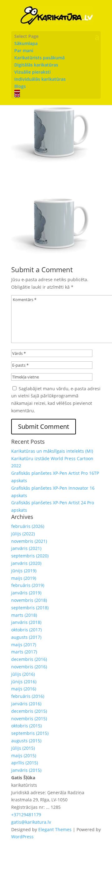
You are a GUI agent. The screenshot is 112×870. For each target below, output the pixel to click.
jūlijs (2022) (23, 534)
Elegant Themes (55, 829)
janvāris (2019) (26, 593)
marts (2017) (24, 652)
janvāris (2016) (26, 704)
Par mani (23, 50)
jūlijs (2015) (23, 748)
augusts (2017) (26, 637)
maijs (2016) (23, 689)
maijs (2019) (23, 578)
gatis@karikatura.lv (31, 822)
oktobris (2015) (26, 726)
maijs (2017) (23, 645)
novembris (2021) (29, 541)
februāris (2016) (27, 696)
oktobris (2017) (26, 630)
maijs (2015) (23, 755)
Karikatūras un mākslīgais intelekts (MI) (52, 451)
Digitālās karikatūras (36, 65)
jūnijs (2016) (23, 682)
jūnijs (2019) (23, 571)
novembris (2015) (29, 718)
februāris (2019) (27, 585)
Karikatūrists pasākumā (39, 58)
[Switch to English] (56, 95)
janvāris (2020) (26, 563)
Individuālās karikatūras (40, 79)
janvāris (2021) (26, 548)
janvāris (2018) (26, 622)
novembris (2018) (29, 600)
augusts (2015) (26, 741)
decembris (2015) (29, 711)
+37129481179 (26, 814)
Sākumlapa (26, 43)
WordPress (22, 837)
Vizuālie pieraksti (32, 72)
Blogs (20, 86)
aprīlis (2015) (24, 763)
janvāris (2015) (26, 770)
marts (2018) (24, 615)
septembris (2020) (30, 556)
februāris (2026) (27, 526)
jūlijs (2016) (23, 674)
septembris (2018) (30, 608)
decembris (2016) (29, 659)
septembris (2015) (30, 733)
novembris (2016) (29, 667)
